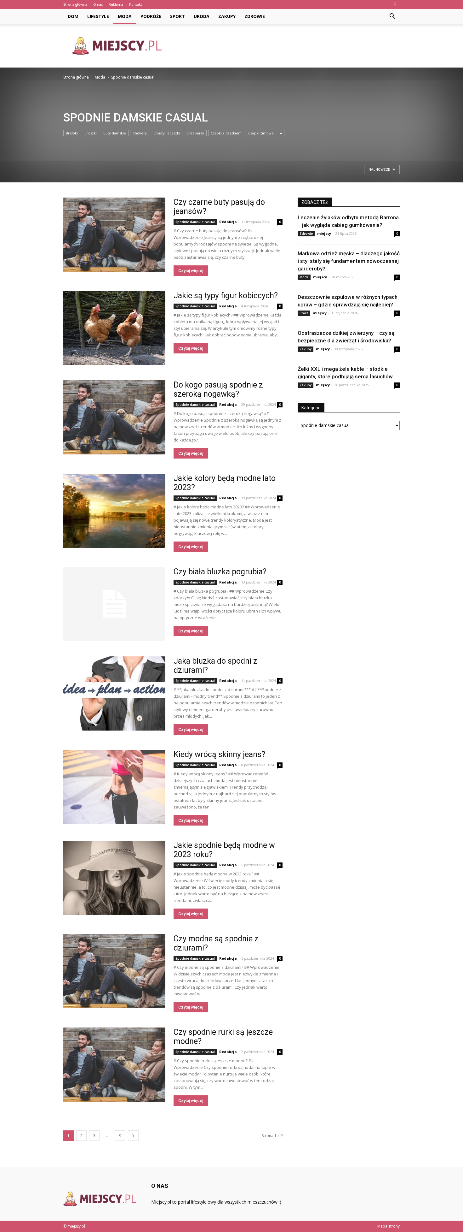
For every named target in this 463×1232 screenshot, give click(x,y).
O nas (98, 4)
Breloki (72, 133)
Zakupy (227, 16)
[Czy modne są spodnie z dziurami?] (114, 971)
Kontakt (135, 4)
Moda (125, 16)
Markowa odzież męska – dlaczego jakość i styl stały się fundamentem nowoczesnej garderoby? (349, 261)
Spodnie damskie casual (195, 222)
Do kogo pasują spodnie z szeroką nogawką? (218, 389)
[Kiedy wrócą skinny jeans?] (114, 787)
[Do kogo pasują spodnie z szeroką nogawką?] (114, 417)
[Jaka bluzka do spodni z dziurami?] (114, 693)
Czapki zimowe (261, 133)
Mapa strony (388, 1226)
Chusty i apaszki (166, 133)
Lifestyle (98, 16)
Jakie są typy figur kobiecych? (226, 295)
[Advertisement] (285, 46)
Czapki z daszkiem (226, 133)
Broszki (90, 133)
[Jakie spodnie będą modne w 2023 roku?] (114, 878)
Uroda (201, 16)
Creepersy (195, 133)
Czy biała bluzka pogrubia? (220, 571)
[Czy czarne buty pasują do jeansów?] (114, 235)
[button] (392, 16)
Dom (73, 16)
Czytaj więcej (190, 270)
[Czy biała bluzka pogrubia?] (114, 604)
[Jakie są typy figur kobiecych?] (114, 328)
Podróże (150, 16)
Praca (304, 313)
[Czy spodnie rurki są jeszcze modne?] (114, 1065)
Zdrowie (254, 16)
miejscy (324, 233)
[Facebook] (395, 4)
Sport (177, 16)
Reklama (116, 4)
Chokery (140, 133)
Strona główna (75, 4)
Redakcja (228, 221)
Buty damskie (114, 133)
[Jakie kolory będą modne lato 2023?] (114, 511)
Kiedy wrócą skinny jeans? (219, 754)
